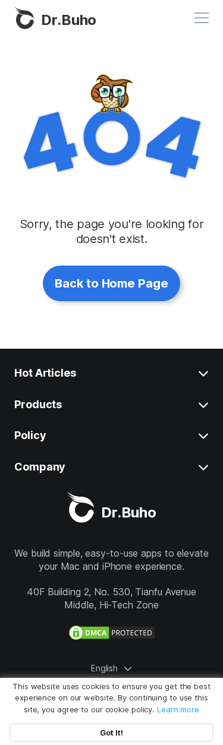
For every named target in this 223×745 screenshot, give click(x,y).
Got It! (111, 732)
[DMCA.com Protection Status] (111, 633)
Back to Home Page (111, 283)
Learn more (178, 709)
